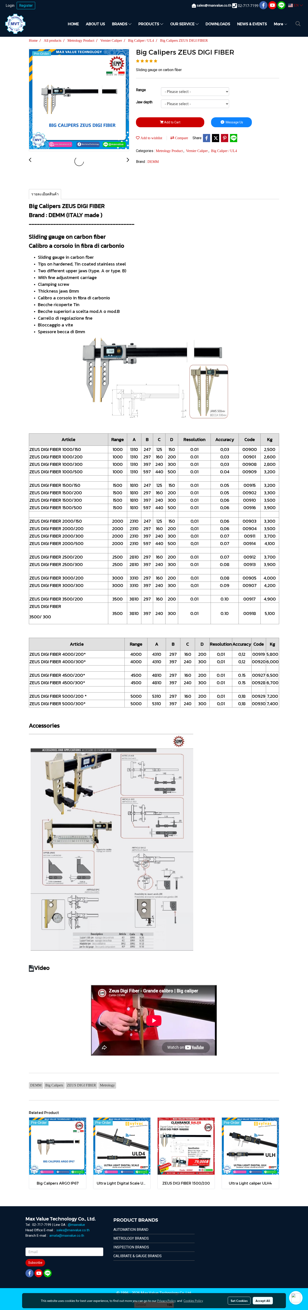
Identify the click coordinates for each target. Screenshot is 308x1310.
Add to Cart (171, 122)
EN (296, 5)
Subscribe (35, 1262)
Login (10, 5)
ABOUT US (95, 24)
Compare (181, 138)
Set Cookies (239, 1300)
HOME (73, 24)
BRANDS (120, 24)
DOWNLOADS (218, 24)
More (279, 24)
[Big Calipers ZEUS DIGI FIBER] (79, 99)
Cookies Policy (193, 1300)
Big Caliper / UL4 (224, 151)
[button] (298, 23)
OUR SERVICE (182, 24)
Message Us (234, 122)
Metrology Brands (131, 1238)
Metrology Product (170, 151)
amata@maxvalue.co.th (66, 1236)
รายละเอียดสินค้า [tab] (45, 194)
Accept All (262, 1300)
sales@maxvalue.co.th (73, 1230)
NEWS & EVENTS (252, 24)
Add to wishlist (151, 138)
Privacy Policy (166, 1300)
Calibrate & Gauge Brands (137, 1256)
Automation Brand (130, 1229)
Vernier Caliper (197, 151)
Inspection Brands (131, 1247)
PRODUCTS (149, 24)
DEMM (153, 162)
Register (26, 5)
